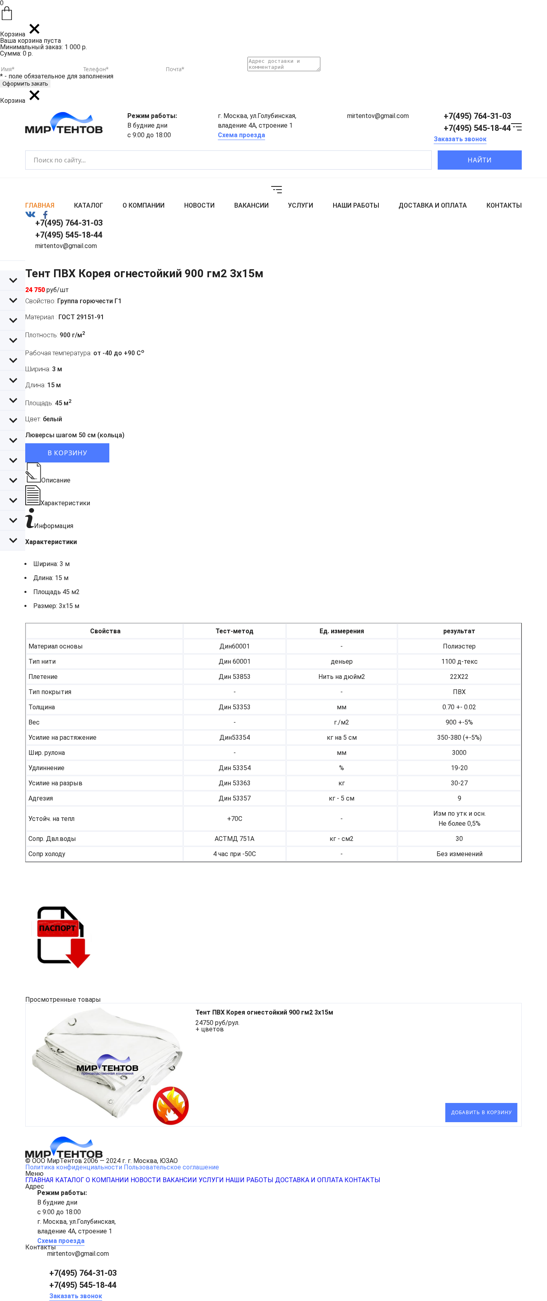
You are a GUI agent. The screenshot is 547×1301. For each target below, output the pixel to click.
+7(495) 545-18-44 (477, 128)
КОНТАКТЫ (504, 205)
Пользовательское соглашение (171, 1167)
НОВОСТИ (199, 205)
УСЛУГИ (300, 205)
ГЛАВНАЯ (39, 205)
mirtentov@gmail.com (378, 116)
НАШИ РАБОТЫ (356, 205)
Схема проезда (241, 135)
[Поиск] (419, 160)
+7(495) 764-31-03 (477, 116)
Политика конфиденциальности (73, 1167)
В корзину (67, 452)
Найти (480, 160)
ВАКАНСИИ (251, 205)
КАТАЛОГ (88, 205)
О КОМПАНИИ (144, 205)
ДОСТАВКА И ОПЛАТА (432, 205)
